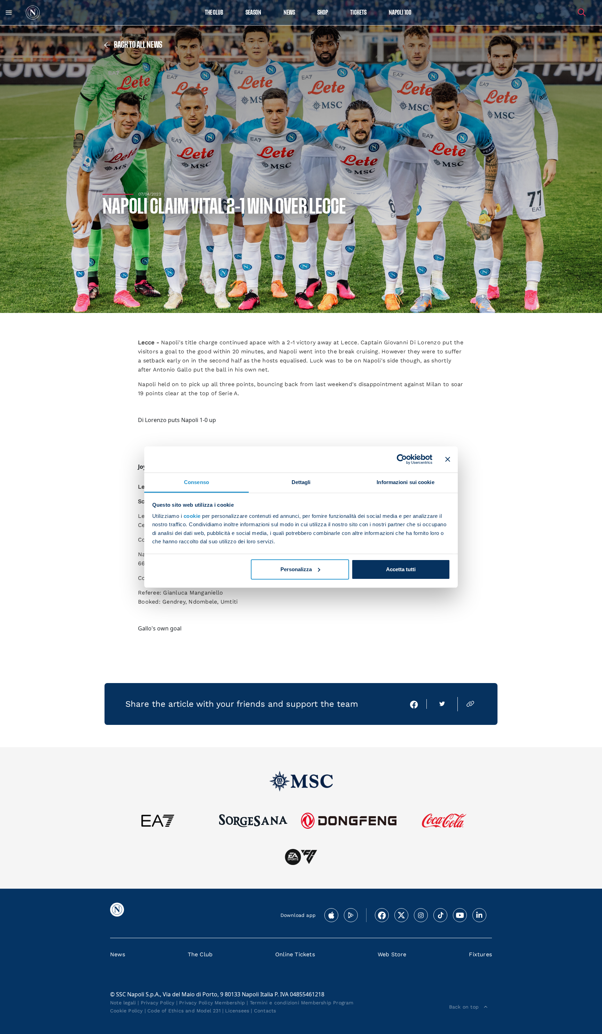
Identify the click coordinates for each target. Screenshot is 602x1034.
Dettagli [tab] (301, 482)
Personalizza (296, 569)
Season (253, 13)
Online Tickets (295, 954)
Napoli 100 (400, 13)
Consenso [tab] (196, 482)
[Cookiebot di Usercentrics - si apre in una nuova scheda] (401, 459)
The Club (200, 954)
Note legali (123, 1002)
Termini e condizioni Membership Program (302, 1002)
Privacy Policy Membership (212, 1002)
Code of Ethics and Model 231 (184, 1010)
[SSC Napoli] (33, 13)
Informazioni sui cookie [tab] (405, 482)
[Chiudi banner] (447, 459)
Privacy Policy (158, 1002)
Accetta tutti (401, 569)
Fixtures (480, 954)
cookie (192, 516)
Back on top (464, 1007)
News (117, 954)
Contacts (265, 1010)
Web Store (392, 954)
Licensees (237, 1010)
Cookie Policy (126, 1010)
